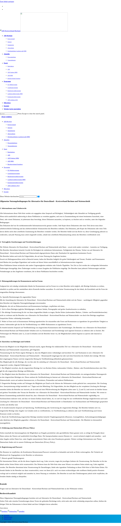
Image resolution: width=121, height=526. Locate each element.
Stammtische (11, 130)
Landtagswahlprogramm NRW (17, 179)
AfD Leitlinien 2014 (13, 185)
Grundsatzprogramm (14, 173)
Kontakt (6, 192)
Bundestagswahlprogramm (15, 176)
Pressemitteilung (12, 143)
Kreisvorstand (12, 124)
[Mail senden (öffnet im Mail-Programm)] (4, 9)
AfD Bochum (8, 121)
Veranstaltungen (12, 146)
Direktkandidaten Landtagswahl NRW (19, 137)
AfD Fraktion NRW (13, 158)
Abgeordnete (11, 134)
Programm (7, 167)
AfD (9, 155)
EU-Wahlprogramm (13, 170)
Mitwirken (7, 189)
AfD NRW (11, 161)
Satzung (10, 127)
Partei (5, 149)
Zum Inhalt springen (7, 1)
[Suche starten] (38, 196)
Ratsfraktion (11, 152)
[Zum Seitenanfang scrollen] (0, 524)
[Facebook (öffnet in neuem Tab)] (4, 6)
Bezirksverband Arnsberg (15, 164)
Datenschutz (8, 517)
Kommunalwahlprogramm (15, 182)
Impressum (7, 519)
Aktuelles (6, 140)
